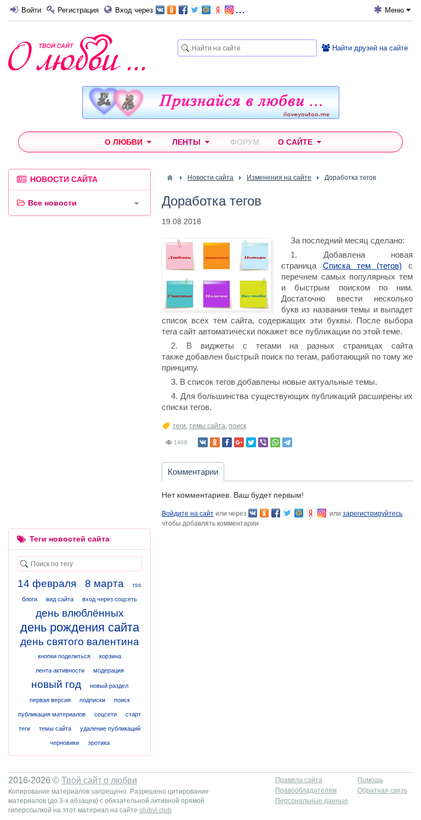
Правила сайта (298, 780)
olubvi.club (155, 810)
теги (179, 426)
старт (133, 714)
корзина (110, 656)
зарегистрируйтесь (372, 513)
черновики (64, 742)
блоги (29, 599)
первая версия (50, 700)
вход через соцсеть (109, 599)
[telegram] (287, 442)
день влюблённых (80, 613)
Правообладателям (306, 790)
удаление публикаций (110, 728)
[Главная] (170, 177)
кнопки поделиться (64, 656)
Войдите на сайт (188, 513)
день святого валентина (79, 641)
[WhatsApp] (275, 442)
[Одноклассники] (215, 442)
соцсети (105, 714)
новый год (56, 684)
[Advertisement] (79, 295)
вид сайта (59, 599)
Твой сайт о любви (99, 780)
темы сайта (207, 426)
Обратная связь (382, 790)
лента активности (60, 670)
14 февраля (47, 583)
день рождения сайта (79, 627)
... (240, 9)
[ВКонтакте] (203, 442)
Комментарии (193, 471)
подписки (92, 700)
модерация (108, 670)
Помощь (370, 780)
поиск (237, 426)
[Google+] (239, 442)
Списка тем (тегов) (362, 265)
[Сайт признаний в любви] (210, 116)
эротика (99, 742)
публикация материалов (52, 714)
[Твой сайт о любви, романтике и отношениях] (76, 52)
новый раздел (109, 685)
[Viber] (263, 442)
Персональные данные (311, 801)
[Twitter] (251, 442)
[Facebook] (227, 442)
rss (137, 585)
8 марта (104, 583)
